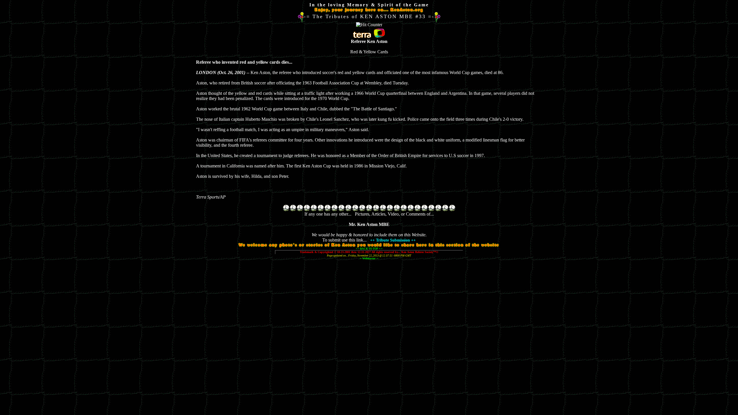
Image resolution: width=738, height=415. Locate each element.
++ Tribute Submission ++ (393, 240)
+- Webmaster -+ (369, 258)
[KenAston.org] (729, 411)
